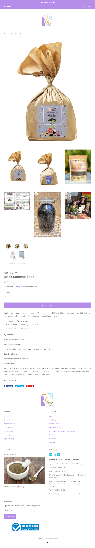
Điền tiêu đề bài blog (11, 454)
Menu (9, 6)
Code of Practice (55, 427)
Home (5, 34)
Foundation (53, 435)
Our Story (52, 420)
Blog (50, 416)
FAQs (5, 416)
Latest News (8, 450)
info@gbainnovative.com (62, 494)
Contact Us (7, 420)
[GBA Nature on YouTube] (58, 455)
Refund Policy (8, 431)
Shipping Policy (9, 435)
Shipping (17, 287)
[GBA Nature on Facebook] (50, 455)
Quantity (7, 292)
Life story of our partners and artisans (62, 431)
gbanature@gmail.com (79, 494)
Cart (89, 6)
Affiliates (52, 442)
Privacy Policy (8, 427)
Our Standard (54, 424)
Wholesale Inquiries (10, 424)
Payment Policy (9, 439)
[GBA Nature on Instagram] (54, 455)
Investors (52, 439)
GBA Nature (54, 538)
